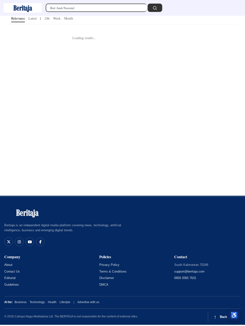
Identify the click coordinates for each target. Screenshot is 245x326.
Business (21, 302)
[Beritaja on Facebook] (40, 241)
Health (52, 302)
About (8, 265)
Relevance (18, 18)
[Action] (155, 8)
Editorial (10, 278)
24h (47, 18)
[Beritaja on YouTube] (29, 241)
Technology (37, 302)
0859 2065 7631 (185, 278)
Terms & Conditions (113, 271)
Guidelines (11, 284)
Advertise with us (88, 302)
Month (68, 18)
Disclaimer (106, 278)
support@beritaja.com (189, 271)
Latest (32, 18)
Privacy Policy (109, 265)
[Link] (23, 8)
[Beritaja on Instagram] (19, 241)
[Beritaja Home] (27, 212)
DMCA (103, 284)
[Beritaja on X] (8, 241)
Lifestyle (65, 302)
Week (57, 18)
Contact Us (12, 271)
